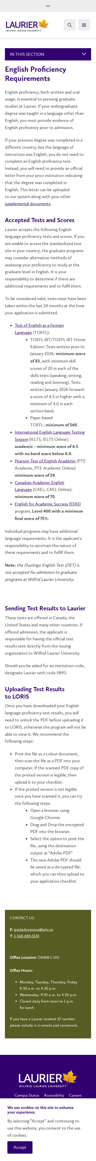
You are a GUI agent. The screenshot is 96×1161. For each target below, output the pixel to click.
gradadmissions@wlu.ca (33, 929)
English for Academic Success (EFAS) (48, 504)
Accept (20, 1147)
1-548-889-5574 (26, 936)
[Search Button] (70, 24)
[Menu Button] (84, 24)
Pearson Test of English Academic (45, 461)
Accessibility (54, 1095)
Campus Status (27, 1095)
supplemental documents (27, 203)
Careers (75, 1095)
